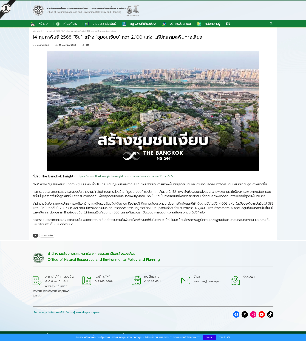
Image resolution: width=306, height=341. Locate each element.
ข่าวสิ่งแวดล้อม (47, 235)
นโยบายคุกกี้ (56, 312)
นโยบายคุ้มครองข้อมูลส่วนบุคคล (82, 312)
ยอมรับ (209, 337)
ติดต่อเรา (249, 277)
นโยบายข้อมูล (40, 312)
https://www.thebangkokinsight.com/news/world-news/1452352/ (124, 176)
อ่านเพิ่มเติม (225, 337)
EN (228, 23)
